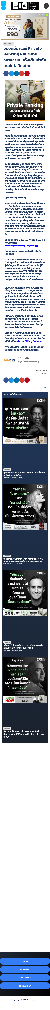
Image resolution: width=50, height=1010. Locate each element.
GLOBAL (8, 43)
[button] (3, 8)
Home (25, 961)
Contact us (25, 977)
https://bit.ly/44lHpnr (30, 341)
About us (25, 969)
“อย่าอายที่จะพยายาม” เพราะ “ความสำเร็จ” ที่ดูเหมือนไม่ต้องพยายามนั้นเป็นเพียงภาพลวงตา (23, 560)
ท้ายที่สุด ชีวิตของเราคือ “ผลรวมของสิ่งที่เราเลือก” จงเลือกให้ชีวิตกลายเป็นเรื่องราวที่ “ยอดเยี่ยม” (23, 734)
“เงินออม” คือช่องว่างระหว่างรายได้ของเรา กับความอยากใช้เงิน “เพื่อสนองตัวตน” (23, 646)
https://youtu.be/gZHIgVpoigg (21, 245)
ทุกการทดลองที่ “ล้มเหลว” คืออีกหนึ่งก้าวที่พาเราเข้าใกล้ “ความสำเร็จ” (24, 474)
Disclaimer (25, 986)
